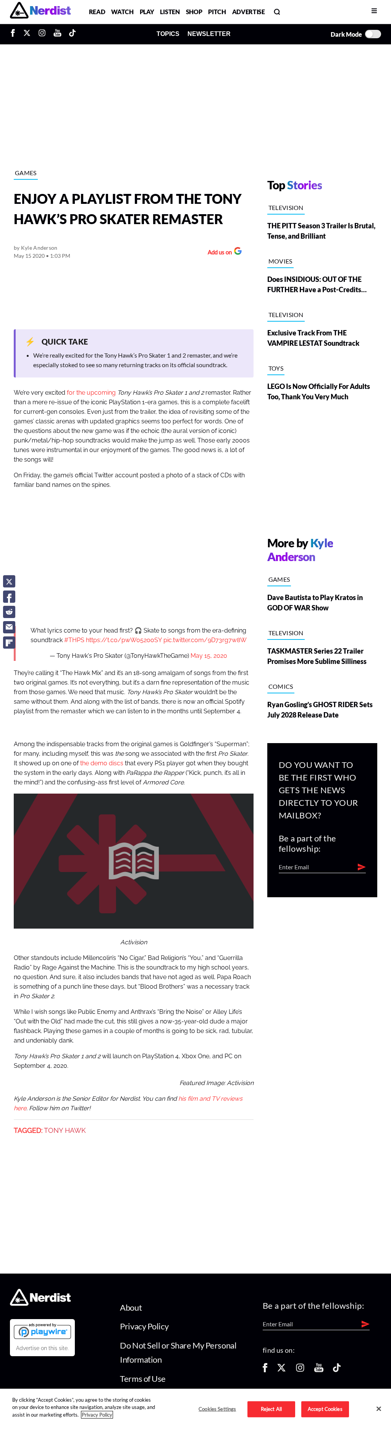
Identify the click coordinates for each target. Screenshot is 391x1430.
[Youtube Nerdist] (57, 34)
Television (286, 207)
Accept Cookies (325, 1409)
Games (26, 172)
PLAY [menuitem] (147, 11)
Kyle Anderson (39, 247)
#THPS (74, 640)
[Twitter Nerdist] (26, 34)
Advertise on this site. (42, 1348)
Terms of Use (143, 1378)
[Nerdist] (40, 11)
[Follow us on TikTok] (337, 1370)
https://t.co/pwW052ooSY (124, 640)
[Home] (40, 1303)
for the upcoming (91, 392)
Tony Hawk (65, 1130)
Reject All (271, 1409)
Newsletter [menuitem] (209, 34)
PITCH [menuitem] (217, 11)
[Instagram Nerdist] (42, 34)
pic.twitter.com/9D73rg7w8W (205, 640)
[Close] (378, 1408)
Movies (280, 261)
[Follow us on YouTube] (318, 1370)
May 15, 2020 (209, 655)
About (131, 1307)
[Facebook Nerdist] (14, 34)
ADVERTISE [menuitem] (248, 11)
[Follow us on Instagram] (300, 1370)
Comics (280, 686)
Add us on (218, 253)
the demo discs (101, 763)
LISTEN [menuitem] (169, 11)
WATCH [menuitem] (122, 11)
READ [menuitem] (97, 11)
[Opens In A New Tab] (42, 1331)
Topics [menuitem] (168, 34)
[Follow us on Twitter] (281, 1370)
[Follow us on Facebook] (265, 1370)
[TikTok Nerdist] (72, 34)
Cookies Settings (217, 1409)
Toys (275, 368)
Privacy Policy (144, 1326)
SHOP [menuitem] (194, 11)
